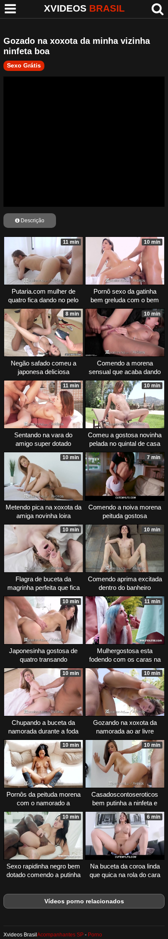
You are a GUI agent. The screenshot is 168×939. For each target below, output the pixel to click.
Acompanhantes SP (60, 935)
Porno (95, 935)
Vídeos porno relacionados (84, 901)
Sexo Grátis (24, 65)
